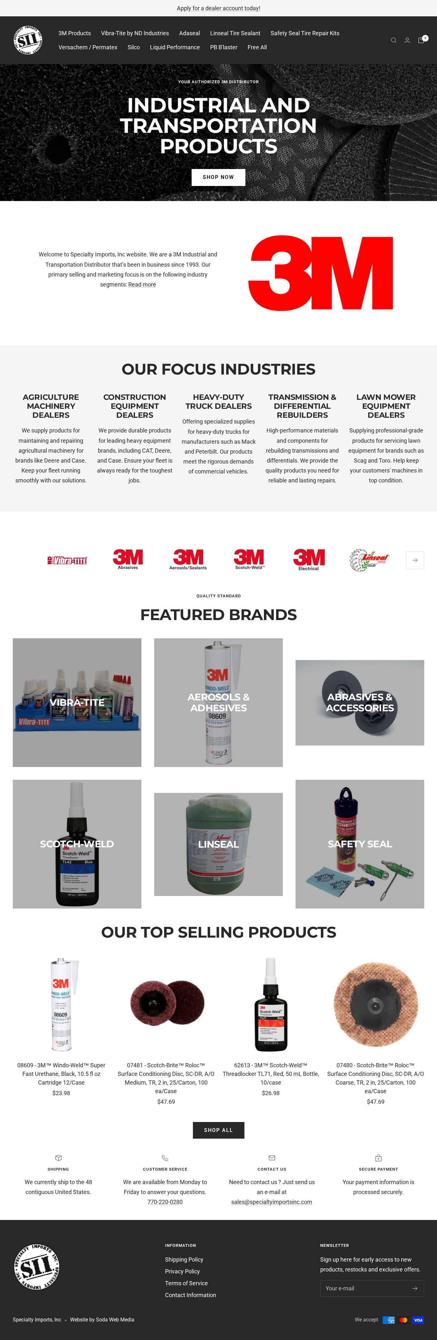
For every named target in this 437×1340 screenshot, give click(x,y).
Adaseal (189, 33)
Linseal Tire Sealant (235, 33)
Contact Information (190, 1295)
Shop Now (218, 177)
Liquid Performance (175, 47)
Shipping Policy (184, 1259)
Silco (134, 47)
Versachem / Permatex (88, 47)
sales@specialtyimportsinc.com (271, 1202)
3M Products (75, 33)
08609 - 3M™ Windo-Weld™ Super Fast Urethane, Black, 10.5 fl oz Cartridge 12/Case (61, 1074)
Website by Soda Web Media (102, 1320)
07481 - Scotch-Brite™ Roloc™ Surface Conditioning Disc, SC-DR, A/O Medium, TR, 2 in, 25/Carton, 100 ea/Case (166, 1078)
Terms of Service (186, 1283)
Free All (257, 47)
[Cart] (421, 40)
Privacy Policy (182, 1271)
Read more (142, 284)
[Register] (415, 1288)
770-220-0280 (165, 1202)
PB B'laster (223, 47)
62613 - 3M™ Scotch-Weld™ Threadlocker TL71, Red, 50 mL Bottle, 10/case (271, 1074)
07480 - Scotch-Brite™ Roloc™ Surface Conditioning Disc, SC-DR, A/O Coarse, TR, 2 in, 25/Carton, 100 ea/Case (375, 1078)
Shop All (218, 1130)
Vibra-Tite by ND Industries (135, 33)
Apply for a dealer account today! (218, 8)
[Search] (394, 40)
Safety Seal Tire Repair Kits (305, 33)
